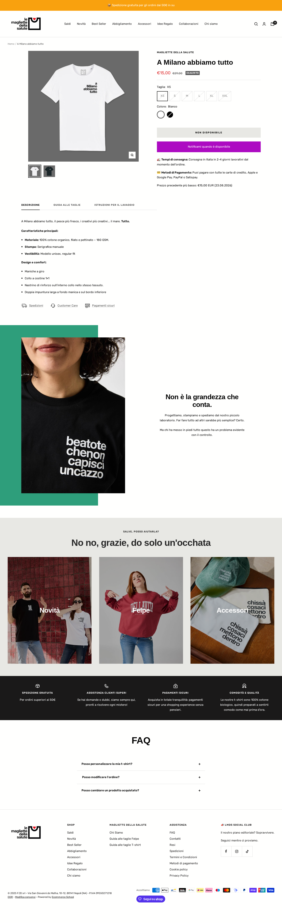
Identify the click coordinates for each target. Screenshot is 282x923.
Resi (172, 845)
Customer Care (68, 305)
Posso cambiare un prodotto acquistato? (110, 790)
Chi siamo (211, 24)
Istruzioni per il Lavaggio (114, 204)
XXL (225, 96)
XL (211, 96)
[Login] (264, 24)
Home (11, 43)
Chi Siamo (116, 832)
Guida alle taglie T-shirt (125, 845)
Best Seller (99, 24)
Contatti (175, 838)
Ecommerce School (63, 897)
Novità (81, 24)
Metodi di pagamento (184, 863)
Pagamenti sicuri (103, 305)
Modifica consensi (25, 897)
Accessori (144, 24)
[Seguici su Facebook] (226, 851)
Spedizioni (36, 305)
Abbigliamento (122, 24)
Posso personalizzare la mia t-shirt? (107, 764)
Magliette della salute (175, 52)
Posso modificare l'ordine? (101, 777)
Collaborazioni (188, 24)
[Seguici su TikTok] (247, 851)
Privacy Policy (179, 875)
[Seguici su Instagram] (236, 851)
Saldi (67, 24)
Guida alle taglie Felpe (124, 838)
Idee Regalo (165, 24)
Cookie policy (179, 869)
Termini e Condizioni (183, 857)
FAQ (172, 832)
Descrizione (30, 204)
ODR (10, 897)
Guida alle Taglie (67, 204)
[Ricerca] (256, 24)
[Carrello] (272, 24)
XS (162, 96)
